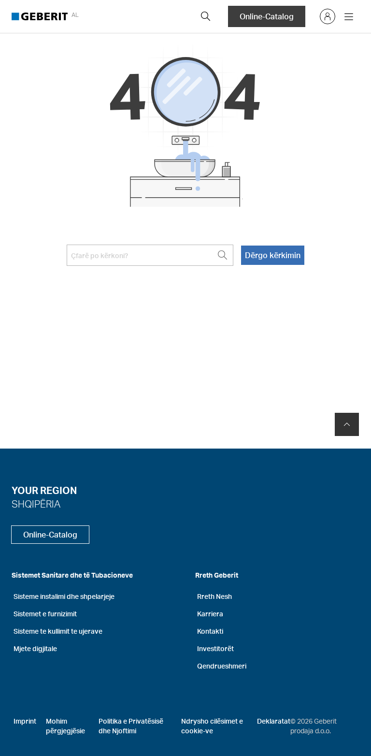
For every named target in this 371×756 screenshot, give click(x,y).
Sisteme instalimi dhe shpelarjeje (64, 596)
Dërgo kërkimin (272, 255)
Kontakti (210, 631)
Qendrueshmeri (221, 666)
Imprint (25, 721)
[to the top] (347, 424)
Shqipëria (36, 503)
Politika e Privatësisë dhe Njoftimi (131, 726)
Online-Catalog (267, 16)
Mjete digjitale (35, 648)
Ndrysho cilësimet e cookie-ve (212, 726)
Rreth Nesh (214, 596)
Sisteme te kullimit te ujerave (58, 631)
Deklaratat (273, 721)
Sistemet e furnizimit (45, 614)
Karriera (210, 614)
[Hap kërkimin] (205, 16)
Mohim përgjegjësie (65, 726)
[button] (205, 16)
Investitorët (215, 648)
